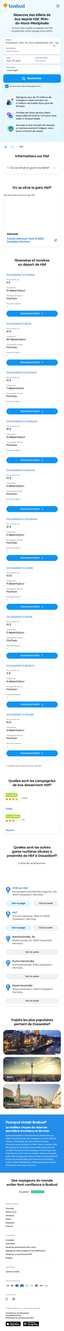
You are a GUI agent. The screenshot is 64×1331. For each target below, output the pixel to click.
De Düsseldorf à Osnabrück (21, 519)
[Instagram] (7, 1299)
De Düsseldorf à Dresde (19, 568)
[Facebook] (14, 1299)
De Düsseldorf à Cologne (20, 275)
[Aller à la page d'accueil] (14, 6)
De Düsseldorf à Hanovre (20, 470)
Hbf (14, 912)
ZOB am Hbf (20, 888)
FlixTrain (10, 830)
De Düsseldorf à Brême (19, 617)
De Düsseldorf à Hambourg (21, 421)
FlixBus (9, 809)
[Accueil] (5, 146)
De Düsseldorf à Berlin (18, 324)
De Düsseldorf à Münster (20, 714)
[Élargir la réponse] (54, 168)
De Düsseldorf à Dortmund (21, 372)
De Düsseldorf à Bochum (20, 666)
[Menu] (58, 6)
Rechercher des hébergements (25, 86)
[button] (54, 45)
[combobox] (32, 41)
